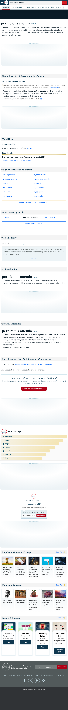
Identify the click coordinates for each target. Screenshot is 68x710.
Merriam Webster (6, 667)
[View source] (41, 99)
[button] (60, 7)
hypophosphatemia (42, 179)
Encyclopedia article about (33, 364)
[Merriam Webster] (34, 496)
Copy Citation (34, 258)
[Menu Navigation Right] (66, 7)
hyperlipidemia (9, 175)
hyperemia (7, 192)
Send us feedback (54, 87)
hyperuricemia (40, 175)
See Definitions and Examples (33, 508)
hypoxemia (38, 192)
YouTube (37, 680)
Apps (19, 675)
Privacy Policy (49, 675)
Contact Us (39, 675)
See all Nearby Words (33, 223)
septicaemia (7, 196)
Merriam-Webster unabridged (34, 388)
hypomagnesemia (10, 179)
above (29, 148)
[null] (39, 504)
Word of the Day (34, 500)
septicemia (38, 196)
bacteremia (7, 187)
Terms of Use (59, 675)
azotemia (37, 183)
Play (8, 642)
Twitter (30, 680)
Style (4, 243)
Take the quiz (59, 650)
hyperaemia (39, 187)
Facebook (24, 680)
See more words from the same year (16, 160)
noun (34, 23)
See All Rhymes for (33, 202)
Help (5, 675)
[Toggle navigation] (2, 2)
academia (6, 183)
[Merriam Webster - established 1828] (6, 2)
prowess (32, 504)
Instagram (43, 680)
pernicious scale (51, 217)
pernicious (6, 217)
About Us (12, 675)
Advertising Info (28, 675)
